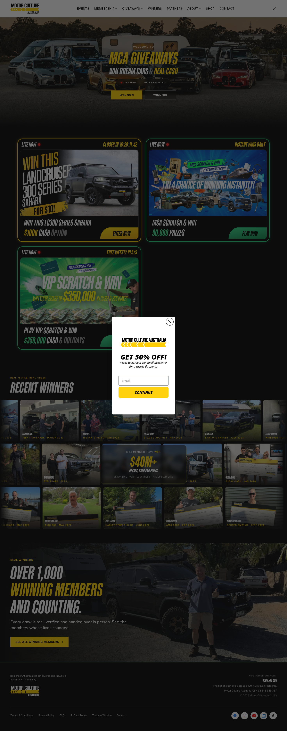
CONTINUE (143, 392)
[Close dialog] (169, 321)
